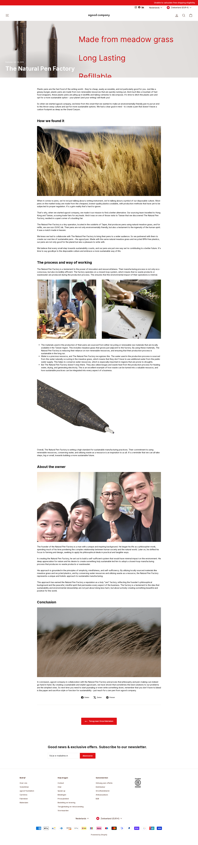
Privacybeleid (63, 799)
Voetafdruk (24, 787)
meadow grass (88, 347)
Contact (61, 783)
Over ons (23, 783)
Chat (59, 787)
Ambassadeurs (102, 795)
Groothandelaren (103, 791)
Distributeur (100, 787)
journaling (90, 687)
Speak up (61, 791)
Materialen (24, 803)
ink (56, 227)
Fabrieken (24, 799)
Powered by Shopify (99, 835)
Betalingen (62, 795)
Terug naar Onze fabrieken (100, 721)
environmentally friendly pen (134, 103)
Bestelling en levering (66, 803)
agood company (63, 103)
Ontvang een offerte (104, 783)
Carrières (23, 795)
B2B (97, 799)
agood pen (84, 239)
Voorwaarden (63, 811)
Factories (9, 62)
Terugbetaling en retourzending (71, 807)
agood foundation (27, 791)
